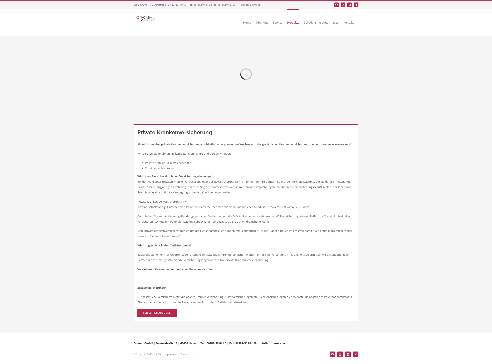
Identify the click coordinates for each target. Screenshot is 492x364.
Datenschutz (187, 354)
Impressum (171, 354)
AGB (158, 354)
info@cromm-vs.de (250, 4)
